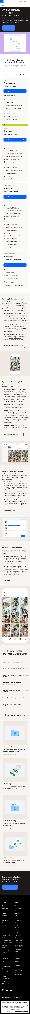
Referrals (4, 976)
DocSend (17, 918)
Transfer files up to (12, 111)
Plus (16, 905)
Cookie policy (18, 942)
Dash (16, 915)
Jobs (16, 968)
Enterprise (17, 913)
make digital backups (15, 338)
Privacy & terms (18, 940)
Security (4, 918)
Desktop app (5, 905)
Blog (3, 961)
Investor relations (19, 970)
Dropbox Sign (18, 920)
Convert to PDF (6, 952)
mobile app (10, 407)
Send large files (6, 935)
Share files (10, 503)
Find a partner (5, 983)
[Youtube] (11, 990)
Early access (5, 920)
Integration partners (7, 981)
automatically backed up (19, 315)
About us (17, 961)
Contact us (17, 937)
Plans (16, 925)
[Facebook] (7, 990)
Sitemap (17, 951)
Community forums (7, 973)
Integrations (5, 910)
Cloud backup (5, 945)
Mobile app (5, 908)
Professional (18, 908)
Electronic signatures (7, 950)
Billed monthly (9, 75)
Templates (4, 923)
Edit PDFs (4, 947)
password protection (18, 493)
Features (4, 913)
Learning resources (19, 954)
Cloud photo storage (7, 940)
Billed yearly (21, 75)
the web (18, 407)
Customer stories (6, 966)
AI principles (18, 949)
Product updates (19, 927)
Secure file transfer (7, 942)
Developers (5, 971)
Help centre (18, 935)
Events (3, 964)
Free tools (4, 925)
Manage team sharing (11, 173)
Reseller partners (6, 978)
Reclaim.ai (17, 923)
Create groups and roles (12, 176)
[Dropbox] (1, 1)
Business (17, 910)
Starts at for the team (12, 150)
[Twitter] (2, 990)
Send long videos (6, 937)
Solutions (4, 915)
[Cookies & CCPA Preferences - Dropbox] (15, 1007)
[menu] (28, 1)
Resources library (6, 969)
